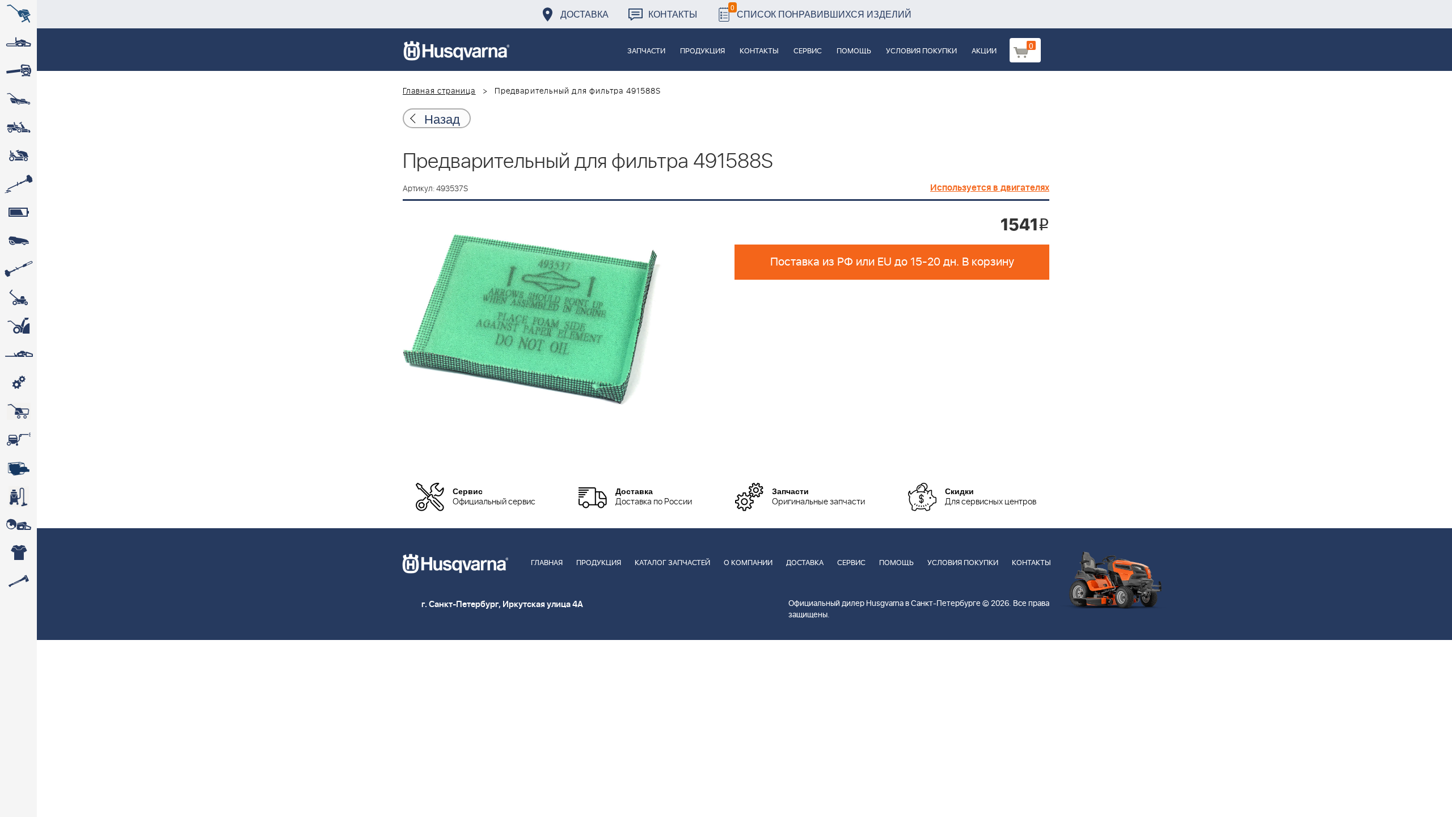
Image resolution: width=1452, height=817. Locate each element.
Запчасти (646, 51)
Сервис (807, 51)
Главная (547, 563)
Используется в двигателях (989, 188)
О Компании (748, 563)
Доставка (584, 13)
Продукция (702, 51)
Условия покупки (921, 51)
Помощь (854, 51)
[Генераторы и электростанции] (18, 411)
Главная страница (439, 91)
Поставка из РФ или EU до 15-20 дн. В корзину (892, 262)
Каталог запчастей (672, 563)
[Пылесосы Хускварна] (18, 496)
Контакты (672, 13)
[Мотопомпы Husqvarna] (18, 468)
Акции (984, 51)
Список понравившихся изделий (821, 11)
